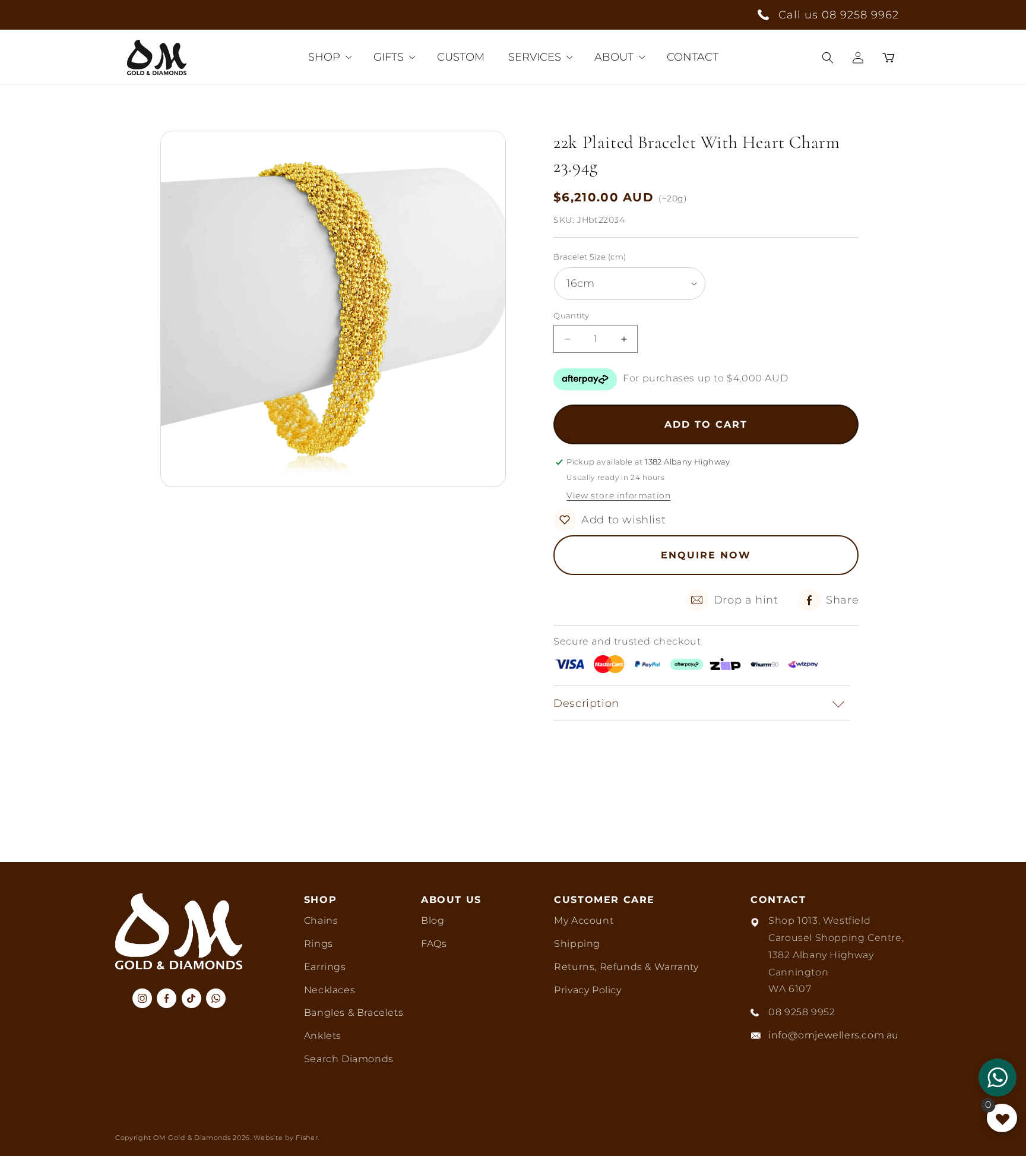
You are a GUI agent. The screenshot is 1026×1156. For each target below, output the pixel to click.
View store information (618, 495)
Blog (432, 920)
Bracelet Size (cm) (589, 256)
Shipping (577, 943)
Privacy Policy (587, 990)
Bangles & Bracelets (353, 1012)
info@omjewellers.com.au (833, 1035)
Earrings (325, 966)
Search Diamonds (349, 1059)
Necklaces (329, 990)
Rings (318, 943)
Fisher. (307, 1137)
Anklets (322, 1035)
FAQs (433, 943)
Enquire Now (706, 555)
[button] (828, 58)
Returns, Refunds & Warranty (626, 966)
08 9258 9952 (801, 1012)
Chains (321, 920)
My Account (583, 920)
